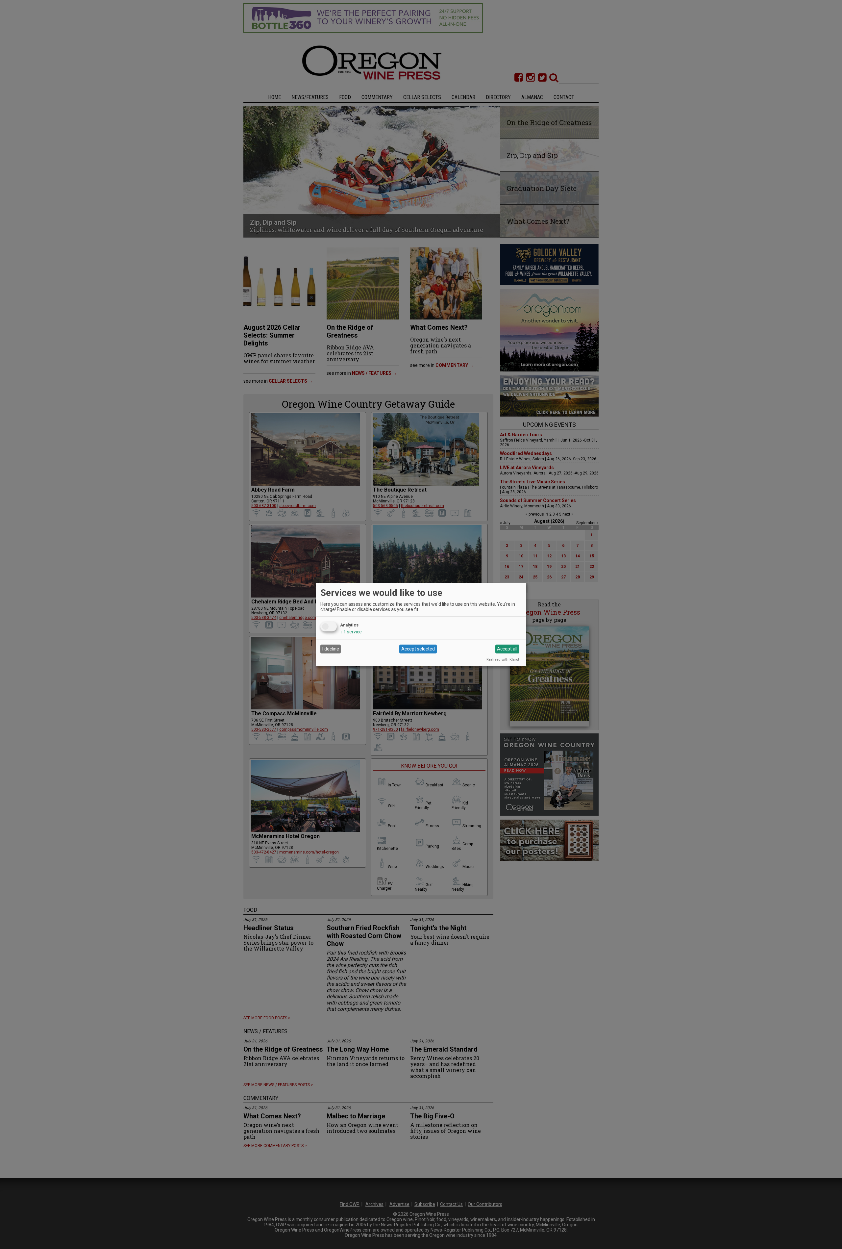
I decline (330, 648)
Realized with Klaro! (502, 659)
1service (351, 631)
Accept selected (418, 648)
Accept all (507, 648)
